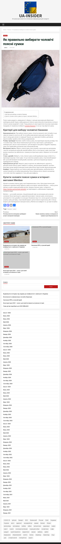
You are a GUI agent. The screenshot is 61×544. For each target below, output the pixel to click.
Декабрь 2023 (7, 411)
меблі (46, 532)
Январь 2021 (7, 513)
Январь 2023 (7, 445)
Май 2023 (6, 433)
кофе (52, 529)
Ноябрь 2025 (7, 340)
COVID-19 (7, 520)
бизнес (43, 523)
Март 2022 (6, 476)
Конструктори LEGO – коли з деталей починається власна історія (16, 260)
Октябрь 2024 (7, 380)
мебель (40, 532)
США (46, 520)
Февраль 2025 (7, 368)
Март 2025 (6, 365)
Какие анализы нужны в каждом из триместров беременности (47, 214)
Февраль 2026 (7, 331)
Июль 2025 (6, 353)
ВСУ (26, 520)
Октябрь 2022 (7, 454)
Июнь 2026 (6, 319)
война (24, 526)
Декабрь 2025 (7, 337)
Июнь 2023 (6, 430)
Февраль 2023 (7, 442)
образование (17, 535)
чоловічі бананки (30, 126)
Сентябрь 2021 (7, 494)
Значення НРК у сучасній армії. (44, 234)
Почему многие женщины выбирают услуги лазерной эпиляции (14, 214)
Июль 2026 (6, 316)
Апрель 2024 (7, 399)
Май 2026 (6, 322)
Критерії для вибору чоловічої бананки (16, 114)
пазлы (31, 535)
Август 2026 (7, 313)
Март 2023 (6, 439)
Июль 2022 (6, 464)
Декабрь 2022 (7, 448)
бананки (9, 209)
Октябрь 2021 (7, 491)
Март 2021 (6, 507)
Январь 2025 (7, 371)
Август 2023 (7, 423)
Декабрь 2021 (7, 485)
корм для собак (34, 529)
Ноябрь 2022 (7, 451)
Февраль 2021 (7, 510)
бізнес (49, 523)
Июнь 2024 (6, 393)
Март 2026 (6, 328)
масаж (33, 532)
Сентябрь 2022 (7, 457)
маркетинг (25, 532)
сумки (14, 209)
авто (12, 523)
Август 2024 (7, 386)
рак (5, 538)
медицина (7, 535)
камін (53, 526)
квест (5, 529)
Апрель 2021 (7, 504)
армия (36, 523)
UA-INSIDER (30, 15)
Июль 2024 (6, 390)
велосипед (7, 526)
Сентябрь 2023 (7, 420)
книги (11, 529)
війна (29, 526)
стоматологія (12, 538)
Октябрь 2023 (7, 417)
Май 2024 (6, 396)
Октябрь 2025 (7, 343)
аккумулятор (28, 523)
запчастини (37, 526)
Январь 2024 (7, 408)
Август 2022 (7, 460)
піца (53, 535)
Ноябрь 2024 (7, 377)
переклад (46, 535)
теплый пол (22, 538)
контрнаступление (21, 529)
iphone (14, 520)
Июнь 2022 (6, 467)
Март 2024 (6, 402)
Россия (41, 520)
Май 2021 (6, 500)
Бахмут (21, 520)
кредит (6, 532)
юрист (31, 538)
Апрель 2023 (7, 436)
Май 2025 (6, 359)
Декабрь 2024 (7, 374)
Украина (53, 520)
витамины (16, 526)
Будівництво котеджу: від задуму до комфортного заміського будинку (16, 234)
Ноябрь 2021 (7, 488)
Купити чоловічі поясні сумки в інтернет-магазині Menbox (21, 116)
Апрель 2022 (7, 473)
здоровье (46, 526)
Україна (6, 523)
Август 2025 (7, 350)
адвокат (19, 523)
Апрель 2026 (7, 325)
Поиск (5, 282)
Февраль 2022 (7, 479)
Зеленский (33, 520)
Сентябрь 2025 (7, 346)
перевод (38, 535)
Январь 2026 (7, 334)
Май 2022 (6, 470)
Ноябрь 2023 (7, 414)
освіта (25, 535)
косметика (45, 529)
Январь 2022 (7, 482)
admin (5, 47)
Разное (5, 35)
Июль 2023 (6, 427)
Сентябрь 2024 (7, 383)
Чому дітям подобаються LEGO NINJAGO (16, 306)
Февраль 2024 (7, 405)
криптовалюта (15, 532)
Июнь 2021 (6, 497)
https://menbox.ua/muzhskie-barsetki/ (14, 189)
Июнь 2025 (6, 356)
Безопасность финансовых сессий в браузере (17, 297)
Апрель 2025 (7, 362)
